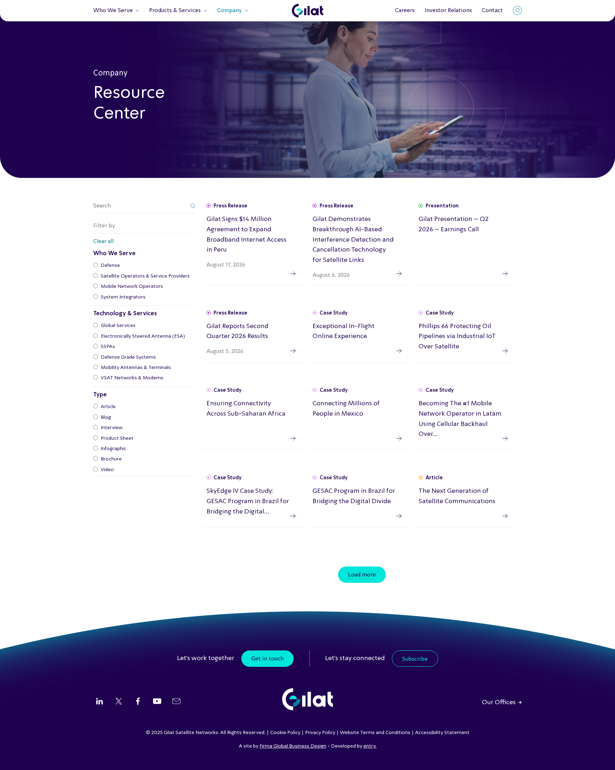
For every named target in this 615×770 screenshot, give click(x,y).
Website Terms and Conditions (375, 732)
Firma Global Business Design (292, 746)
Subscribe (415, 659)
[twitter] (118, 702)
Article (108, 406)
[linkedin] (99, 702)
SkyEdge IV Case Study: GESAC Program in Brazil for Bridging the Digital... (247, 501)
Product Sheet (117, 438)
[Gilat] (307, 11)
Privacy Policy (320, 732)
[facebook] (138, 702)
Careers (405, 11)
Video (107, 469)
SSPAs (108, 346)
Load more (362, 575)
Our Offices (499, 702)
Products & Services (175, 11)
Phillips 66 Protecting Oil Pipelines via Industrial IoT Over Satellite (457, 336)
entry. (370, 746)
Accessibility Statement (442, 732)
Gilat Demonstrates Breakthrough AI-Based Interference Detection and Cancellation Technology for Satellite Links (353, 239)
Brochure (111, 459)
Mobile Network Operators (132, 286)
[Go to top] (601, 756)
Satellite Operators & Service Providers (145, 276)
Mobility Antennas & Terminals (136, 367)
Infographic (113, 448)
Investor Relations (448, 11)
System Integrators (123, 297)
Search (517, 10)
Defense (110, 265)
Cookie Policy (285, 732)
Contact (492, 11)
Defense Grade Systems (128, 357)
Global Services (118, 325)
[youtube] (157, 702)
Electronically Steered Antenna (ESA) (143, 336)
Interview (111, 427)
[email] (176, 702)
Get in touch (267, 659)
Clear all (103, 241)
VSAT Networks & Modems (132, 377)
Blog (106, 417)
